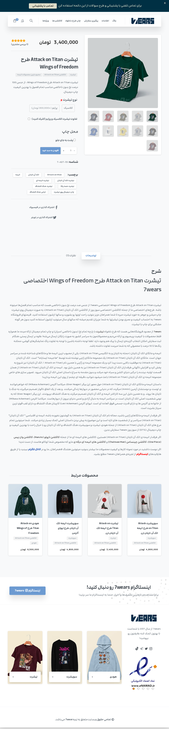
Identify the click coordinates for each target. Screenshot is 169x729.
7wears (157, 332)
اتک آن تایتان (33, 174)
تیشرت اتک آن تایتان (65, 180)
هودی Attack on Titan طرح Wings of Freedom (28, 528)
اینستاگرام (142, 454)
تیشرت (100, 332)
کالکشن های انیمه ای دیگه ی (90, 442)
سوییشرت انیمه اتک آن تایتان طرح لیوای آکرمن (67, 528)
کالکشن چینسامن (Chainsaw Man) (127, 442)
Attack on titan (54, 174)
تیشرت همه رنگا (67, 186)
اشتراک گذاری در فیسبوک (41, 207)
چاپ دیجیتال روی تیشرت (64, 192)
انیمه (17, 174)
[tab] (91, 256)
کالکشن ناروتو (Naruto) (47, 437)
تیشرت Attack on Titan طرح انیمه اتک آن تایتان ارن (107, 528)
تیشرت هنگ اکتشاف (43, 186)
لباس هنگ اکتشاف (38, 192)
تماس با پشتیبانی (42, 6)
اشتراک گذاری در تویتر (42, 217)
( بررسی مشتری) (19, 44)
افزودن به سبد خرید (50, 150)
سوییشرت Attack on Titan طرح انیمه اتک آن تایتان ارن (147, 528)
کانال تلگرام (34, 449)
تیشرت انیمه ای (42, 180)
